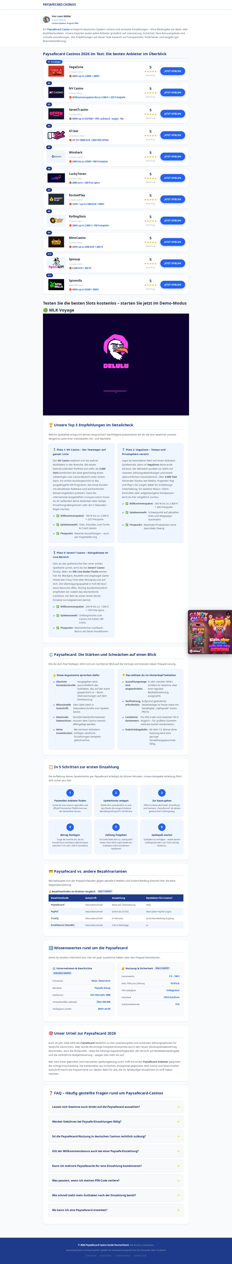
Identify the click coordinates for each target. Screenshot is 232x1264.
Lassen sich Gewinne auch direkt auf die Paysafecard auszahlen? (96, 1107)
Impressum (91, 1255)
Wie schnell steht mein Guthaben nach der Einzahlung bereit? (94, 1195)
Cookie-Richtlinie (122, 1255)
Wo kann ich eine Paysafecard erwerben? (80, 1210)
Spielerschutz (140, 1255)
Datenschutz (106, 1255)
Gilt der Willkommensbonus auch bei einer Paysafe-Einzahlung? (95, 1151)
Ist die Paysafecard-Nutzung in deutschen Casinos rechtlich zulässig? (99, 1136)
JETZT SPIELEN (172, 71)
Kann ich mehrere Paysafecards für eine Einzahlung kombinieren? (97, 1166)
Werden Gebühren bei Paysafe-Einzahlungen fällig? (86, 1121)
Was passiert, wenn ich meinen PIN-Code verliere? (86, 1180)
